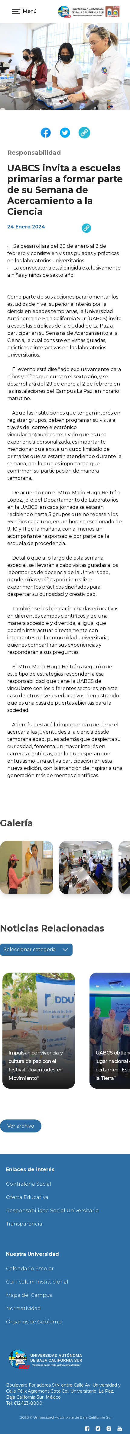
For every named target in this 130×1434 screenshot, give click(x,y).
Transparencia (24, 1224)
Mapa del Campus (29, 1295)
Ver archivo (20, 1126)
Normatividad (23, 1308)
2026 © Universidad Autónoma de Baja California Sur (66, 1417)
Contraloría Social (28, 1184)
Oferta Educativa (27, 1197)
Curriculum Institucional (37, 1282)
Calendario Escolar (30, 1268)
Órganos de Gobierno (34, 1322)
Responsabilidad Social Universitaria (52, 1210)
